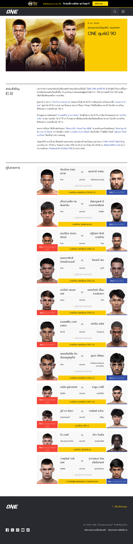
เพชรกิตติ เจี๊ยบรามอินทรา (96, 292)
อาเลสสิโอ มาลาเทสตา (68, 323)
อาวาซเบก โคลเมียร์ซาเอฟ (96, 460)
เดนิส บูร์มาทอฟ (68, 387)
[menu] (123, 12)
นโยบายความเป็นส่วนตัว (95, 530)
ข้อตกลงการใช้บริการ (117, 530)
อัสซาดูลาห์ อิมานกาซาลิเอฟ (96, 203)
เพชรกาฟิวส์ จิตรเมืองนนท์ (67, 260)
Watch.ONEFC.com (112, 145)
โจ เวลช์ (64, 435)
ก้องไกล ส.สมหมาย (67, 171)
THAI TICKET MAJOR (112, 141)
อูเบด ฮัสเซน (97, 356)
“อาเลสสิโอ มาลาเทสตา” (68, 115)
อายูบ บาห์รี (98, 387)
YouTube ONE (66, 148)
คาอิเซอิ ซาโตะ (96, 411)
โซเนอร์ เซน (98, 260)
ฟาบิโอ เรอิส (97, 324)
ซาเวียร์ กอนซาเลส (68, 292)
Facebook (53, 148)
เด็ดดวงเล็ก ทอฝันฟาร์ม (68, 203)
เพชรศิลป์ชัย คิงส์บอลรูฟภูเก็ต (68, 355)
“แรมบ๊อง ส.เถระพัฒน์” (80, 132)
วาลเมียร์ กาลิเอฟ (67, 460)
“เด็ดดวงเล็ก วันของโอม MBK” (78, 128)
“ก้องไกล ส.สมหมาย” (61, 102)
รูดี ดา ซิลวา (66, 411)
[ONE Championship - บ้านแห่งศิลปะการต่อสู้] (12, 12)
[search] (115, 12)
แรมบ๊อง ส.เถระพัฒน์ (68, 235)
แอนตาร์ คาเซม (96, 171)
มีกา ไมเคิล (98, 435)
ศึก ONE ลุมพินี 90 (97, 89)
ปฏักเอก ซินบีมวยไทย (97, 235)
